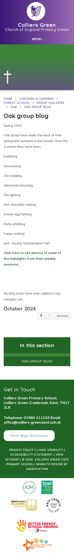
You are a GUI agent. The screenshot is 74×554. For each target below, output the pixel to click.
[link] (49, 315)
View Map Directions (29, 435)
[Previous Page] (41, 315)
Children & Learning (37, 98)
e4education (37, 469)
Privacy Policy (21, 449)
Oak (14, 107)
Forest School (17, 103)
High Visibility (51, 449)
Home (8, 98)
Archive (62, 316)
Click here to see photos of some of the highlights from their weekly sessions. (32, 258)
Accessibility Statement (31, 454)
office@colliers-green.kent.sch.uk (32, 422)
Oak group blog (37, 107)
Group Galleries (51, 103)
